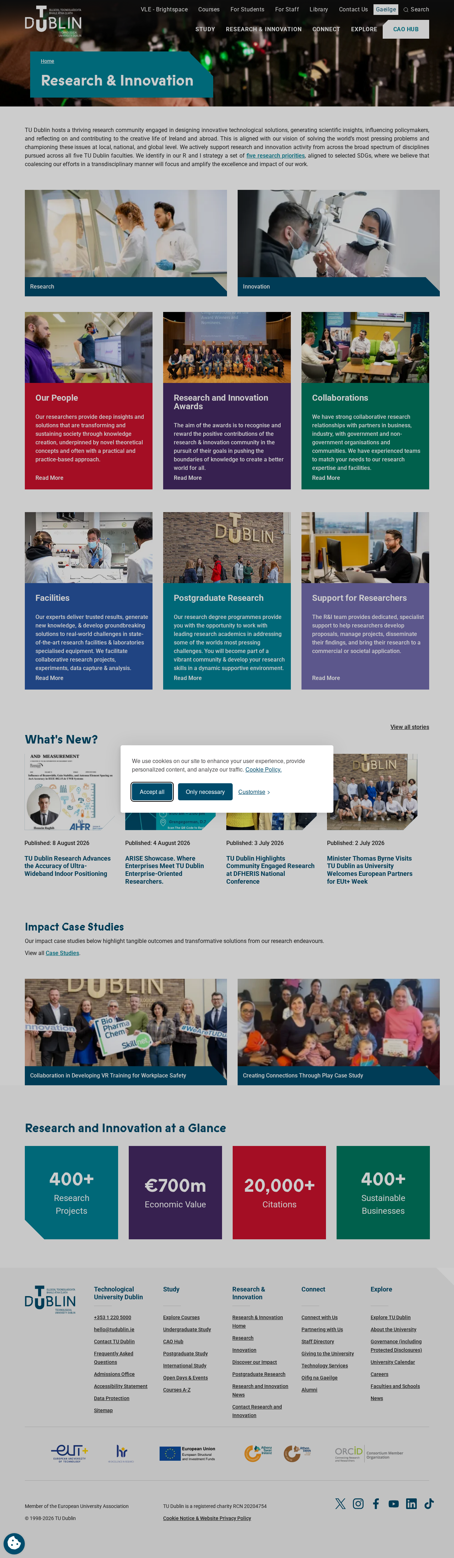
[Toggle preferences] (14, 1543)
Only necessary (205, 792)
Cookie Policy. (263, 769)
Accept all (152, 792)
